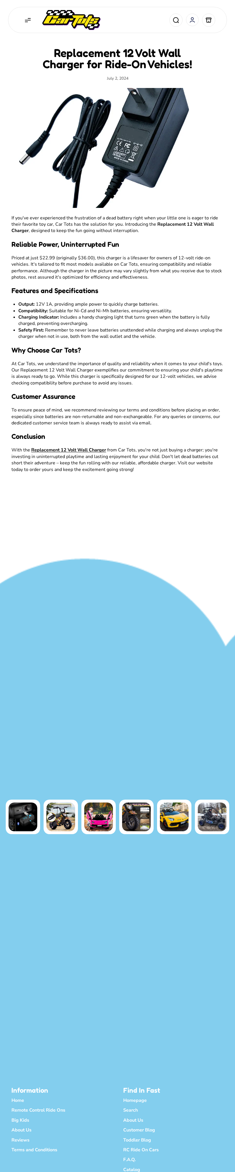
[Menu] (28, 20)
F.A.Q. (129, 1159)
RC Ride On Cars (141, 1150)
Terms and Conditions (34, 1150)
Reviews (20, 1140)
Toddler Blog (137, 1140)
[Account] (192, 20)
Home (17, 1100)
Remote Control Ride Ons (38, 1110)
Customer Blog (139, 1130)
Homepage (135, 1100)
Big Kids (20, 1120)
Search (130, 1110)
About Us (21, 1130)
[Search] (176, 20)
